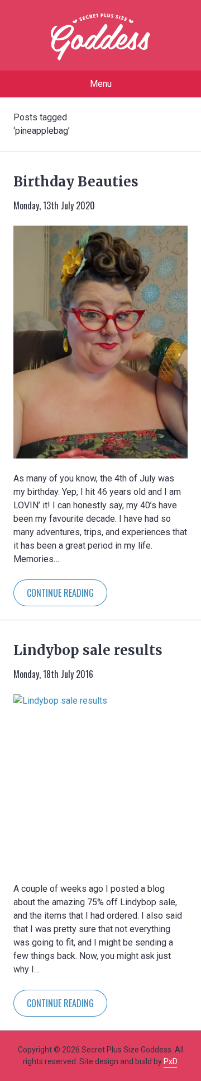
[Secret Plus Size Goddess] (100, 36)
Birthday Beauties (75, 181)
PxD (170, 1061)
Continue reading (60, 593)
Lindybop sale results (87, 650)
